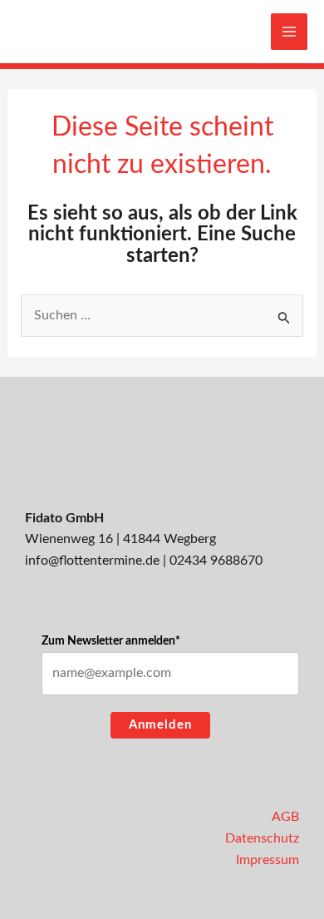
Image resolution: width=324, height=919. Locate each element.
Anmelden (160, 725)
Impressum (267, 860)
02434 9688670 (216, 560)
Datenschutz (262, 838)
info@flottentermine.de (92, 560)
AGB (285, 816)
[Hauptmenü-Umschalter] (289, 31)
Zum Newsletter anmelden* (111, 641)
